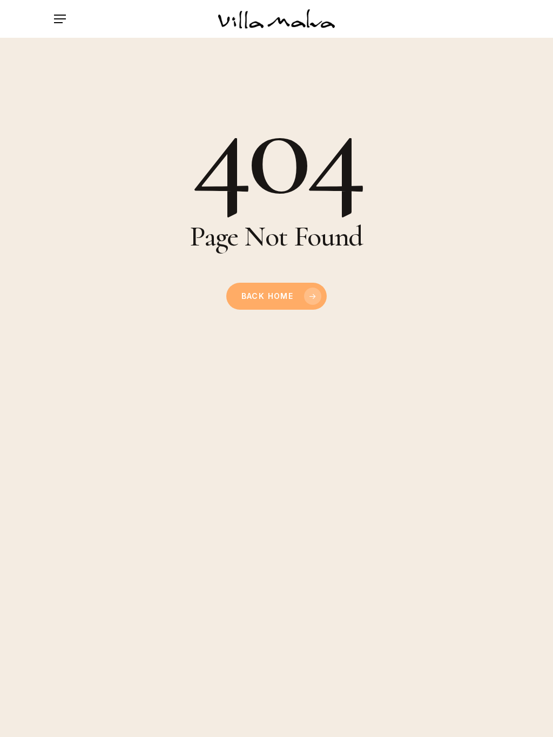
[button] (60, 18)
